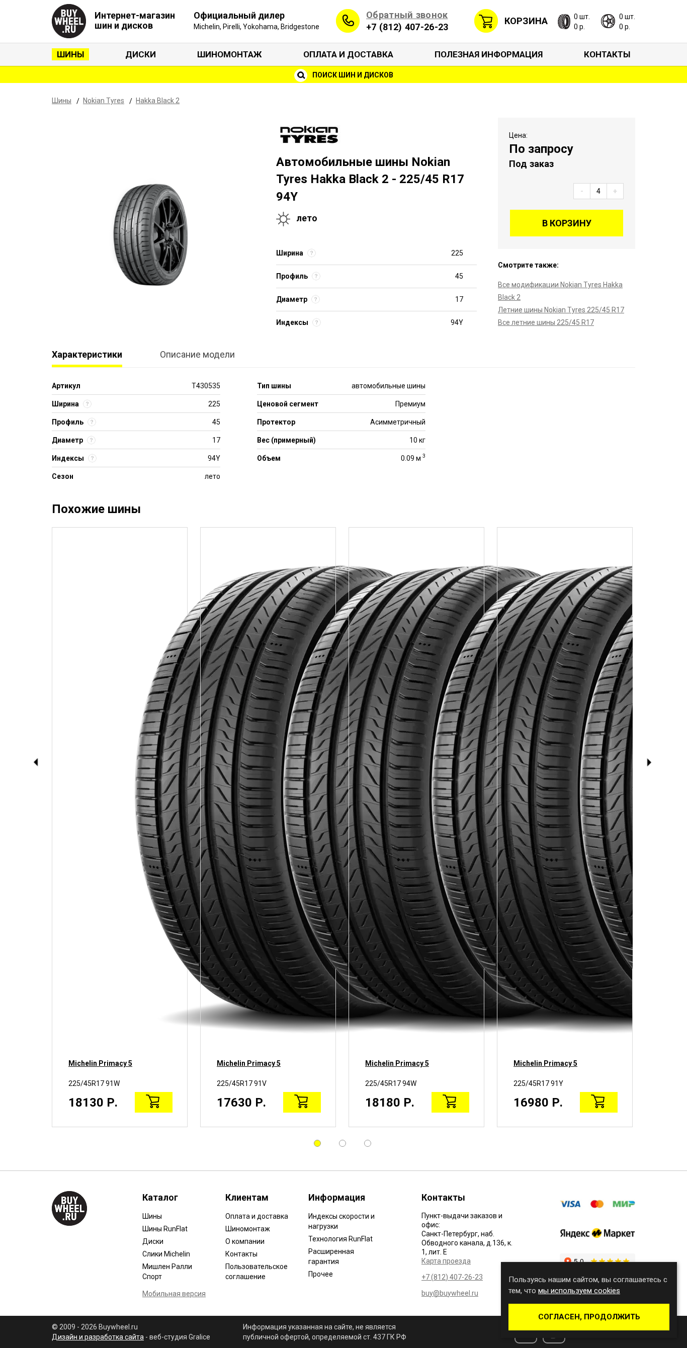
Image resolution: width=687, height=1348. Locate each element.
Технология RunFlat (340, 1239)
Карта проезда (446, 1261)
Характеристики (87, 354)
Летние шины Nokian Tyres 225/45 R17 (561, 310)
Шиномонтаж (229, 54)
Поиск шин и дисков (352, 75)
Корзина (526, 21)
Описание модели (197, 354)
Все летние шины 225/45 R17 (546, 322)
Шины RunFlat (165, 1229)
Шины (70, 54)
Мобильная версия (174, 1294)
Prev (35, 762)
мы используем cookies (579, 1290)
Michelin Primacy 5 (100, 1063)
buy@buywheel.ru (449, 1293)
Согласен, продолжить (589, 1316)
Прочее (320, 1274)
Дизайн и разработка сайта (98, 1337)
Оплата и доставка (348, 54)
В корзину (566, 223)
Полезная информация (489, 54)
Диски (140, 54)
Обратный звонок (407, 15)
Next (649, 762)
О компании (245, 1241)
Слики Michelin (166, 1254)
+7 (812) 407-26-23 (407, 27)
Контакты (607, 54)
